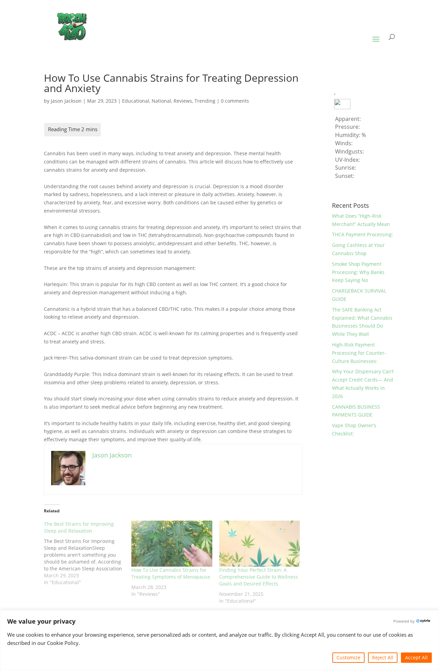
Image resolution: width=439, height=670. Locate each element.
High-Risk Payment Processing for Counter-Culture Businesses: (359, 352)
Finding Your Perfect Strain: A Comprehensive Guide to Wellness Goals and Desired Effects (258, 577)
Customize (348, 657)
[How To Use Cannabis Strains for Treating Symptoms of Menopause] (171, 544)
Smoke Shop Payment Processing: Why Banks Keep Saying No (358, 272)
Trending (204, 101)
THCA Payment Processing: (362, 234)
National (161, 101)
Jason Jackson (66, 101)
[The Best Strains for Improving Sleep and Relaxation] (87, 553)
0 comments (235, 101)
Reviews (183, 101)
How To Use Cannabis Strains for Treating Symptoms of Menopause (170, 573)
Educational (135, 101)
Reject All (382, 657)
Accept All (416, 657)
